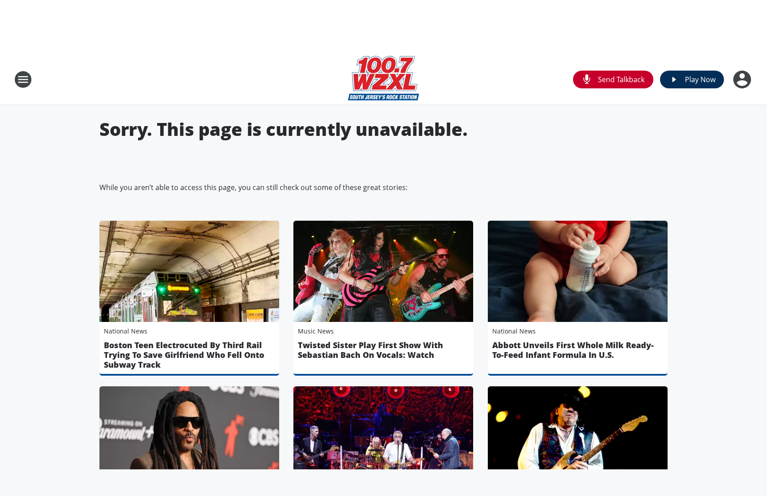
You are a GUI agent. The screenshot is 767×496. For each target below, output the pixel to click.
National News (125, 331)
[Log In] (743, 79)
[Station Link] (383, 79)
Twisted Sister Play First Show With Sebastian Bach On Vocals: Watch (370, 350)
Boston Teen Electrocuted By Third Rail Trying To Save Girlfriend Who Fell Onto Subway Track (184, 354)
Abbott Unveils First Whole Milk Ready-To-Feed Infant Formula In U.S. (573, 350)
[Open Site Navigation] (23, 79)
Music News (316, 331)
